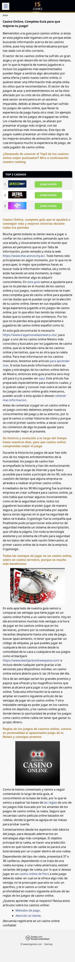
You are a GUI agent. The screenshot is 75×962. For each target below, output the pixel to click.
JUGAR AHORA (48, 184)
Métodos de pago (27, 910)
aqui (42, 378)
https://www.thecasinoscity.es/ (24, 256)
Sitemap (48, 944)
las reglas (50, 803)
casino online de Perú (34, 874)
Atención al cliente (28, 916)
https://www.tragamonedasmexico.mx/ (30, 335)
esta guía (33, 282)
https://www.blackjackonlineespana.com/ (31, 660)
